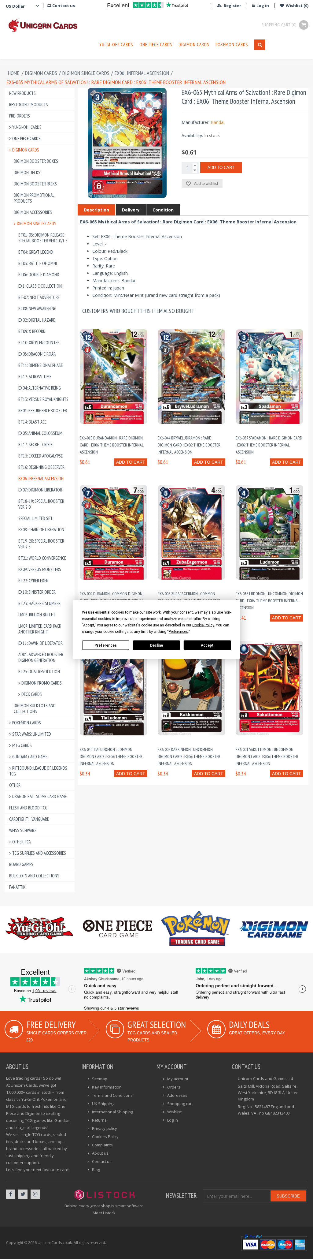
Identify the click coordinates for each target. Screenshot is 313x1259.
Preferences (105, 645)
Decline (156, 645)
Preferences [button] (178, 632)
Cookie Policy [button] (203, 625)
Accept (207, 645)
